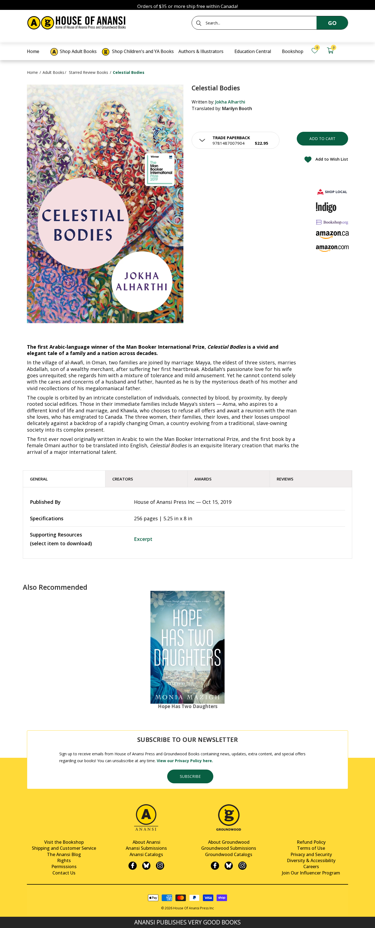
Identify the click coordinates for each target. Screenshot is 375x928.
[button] (235, 140)
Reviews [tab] (285, 479)
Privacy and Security (311, 854)
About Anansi (146, 842)
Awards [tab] (202, 479)
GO (332, 23)
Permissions (64, 866)
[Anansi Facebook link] (132, 866)
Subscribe (190, 776)
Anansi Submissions (146, 848)
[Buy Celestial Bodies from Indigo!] (326, 207)
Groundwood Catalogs (228, 854)
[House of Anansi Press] (77, 22)
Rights (64, 860)
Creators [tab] (122, 479)
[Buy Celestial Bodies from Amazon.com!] (332, 248)
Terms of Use (311, 848)
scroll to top (6, 919)
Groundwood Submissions (228, 848)
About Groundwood (229, 842)
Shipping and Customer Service (64, 848)
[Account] (346, 50)
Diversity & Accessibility (311, 860)
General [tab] (39, 479)
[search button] (198, 23)
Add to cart (322, 138)
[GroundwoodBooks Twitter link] (228, 866)
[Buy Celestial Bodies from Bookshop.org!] (332, 222)
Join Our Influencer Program (311, 873)
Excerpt (143, 539)
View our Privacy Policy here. (185, 760)
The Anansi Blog (64, 854)
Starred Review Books (88, 72)
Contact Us (63, 873)
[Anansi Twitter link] (146, 866)
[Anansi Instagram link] (160, 866)
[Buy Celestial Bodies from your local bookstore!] (332, 192)
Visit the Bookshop (64, 842)
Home (32, 72)
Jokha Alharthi (230, 102)
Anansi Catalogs (146, 854)
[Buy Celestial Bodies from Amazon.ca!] (332, 235)
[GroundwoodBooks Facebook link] (215, 866)
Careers (311, 866)
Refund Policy (311, 842)
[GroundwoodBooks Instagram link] (242, 866)
